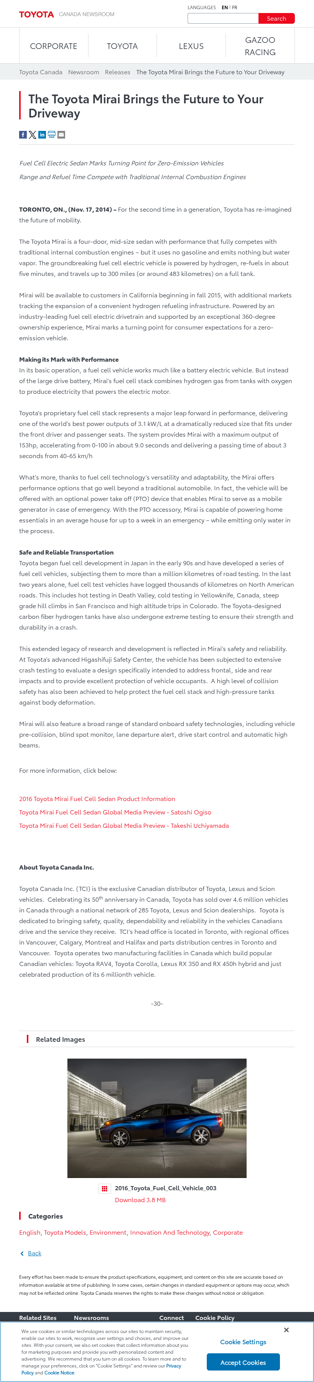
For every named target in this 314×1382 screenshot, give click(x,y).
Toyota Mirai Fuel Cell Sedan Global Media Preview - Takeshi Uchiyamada (124, 825)
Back (34, 1252)
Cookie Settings (243, 1341)
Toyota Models (65, 1231)
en (225, 7)
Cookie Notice (59, 1372)
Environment (108, 1231)
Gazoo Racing (260, 45)
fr (234, 7)
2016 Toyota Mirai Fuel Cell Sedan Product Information (97, 798)
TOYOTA (122, 45)
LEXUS (191, 45)
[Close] (286, 1330)
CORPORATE (53, 45)
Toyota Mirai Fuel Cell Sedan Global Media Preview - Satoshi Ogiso (115, 811)
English (30, 1231)
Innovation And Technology (169, 1231)
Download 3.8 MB (140, 1199)
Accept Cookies (243, 1362)
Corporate (228, 1231)
